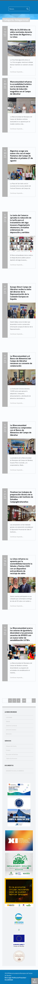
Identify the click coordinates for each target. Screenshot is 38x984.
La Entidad (9, 717)
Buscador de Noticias (12, 754)
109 (24, 700)
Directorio (9, 734)
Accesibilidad (9, 980)
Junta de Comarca (11, 730)
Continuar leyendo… (16, 72)
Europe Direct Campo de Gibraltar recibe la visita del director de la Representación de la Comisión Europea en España (20, 293)
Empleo (8, 750)
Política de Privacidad (19, 978)
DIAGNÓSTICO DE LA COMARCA (15, 771)
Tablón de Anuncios (11, 759)
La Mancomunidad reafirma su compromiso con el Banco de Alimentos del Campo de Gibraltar (20, 430)
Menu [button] (34, 982)
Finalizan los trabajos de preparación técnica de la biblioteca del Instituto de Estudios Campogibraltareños (21, 496)
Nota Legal (8, 978)
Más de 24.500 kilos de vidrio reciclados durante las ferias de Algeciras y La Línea (21, 33)
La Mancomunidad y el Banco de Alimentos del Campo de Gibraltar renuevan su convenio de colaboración (21, 360)
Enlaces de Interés (11, 746)
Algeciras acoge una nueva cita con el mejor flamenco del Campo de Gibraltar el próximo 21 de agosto (21, 155)
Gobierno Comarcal (11, 726)
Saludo (8, 721)
